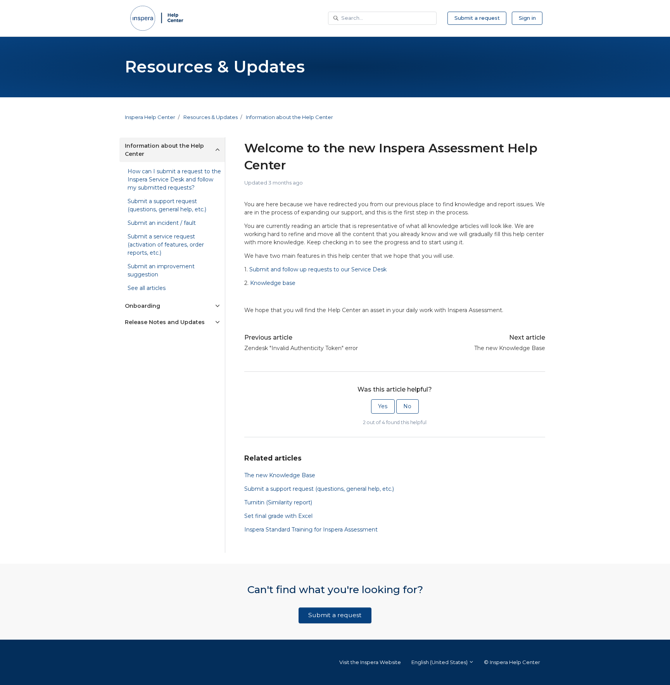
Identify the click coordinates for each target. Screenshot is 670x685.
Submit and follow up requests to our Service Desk (318, 269)
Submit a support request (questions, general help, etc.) (319, 488)
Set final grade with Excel (278, 515)
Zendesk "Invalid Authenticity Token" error (301, 348)
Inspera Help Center (150, 117)
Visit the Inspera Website (370, 662)
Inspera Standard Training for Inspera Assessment (311, 529)
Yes (382, 406)
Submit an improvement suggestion (161, 270)
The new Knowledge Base (509, 348)
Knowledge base (272, 283)
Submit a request (477, 18)
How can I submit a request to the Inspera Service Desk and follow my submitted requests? (174, 179)
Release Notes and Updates (165, 322)
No (407, 406)
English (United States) (440, 662)
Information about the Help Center (289, 117)
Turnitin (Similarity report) (278, 502)
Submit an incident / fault (162, 222)
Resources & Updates (210, 117)
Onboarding (142, 305)
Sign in (527, 18)
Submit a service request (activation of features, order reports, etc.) (166, 244)
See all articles (147, 288)
